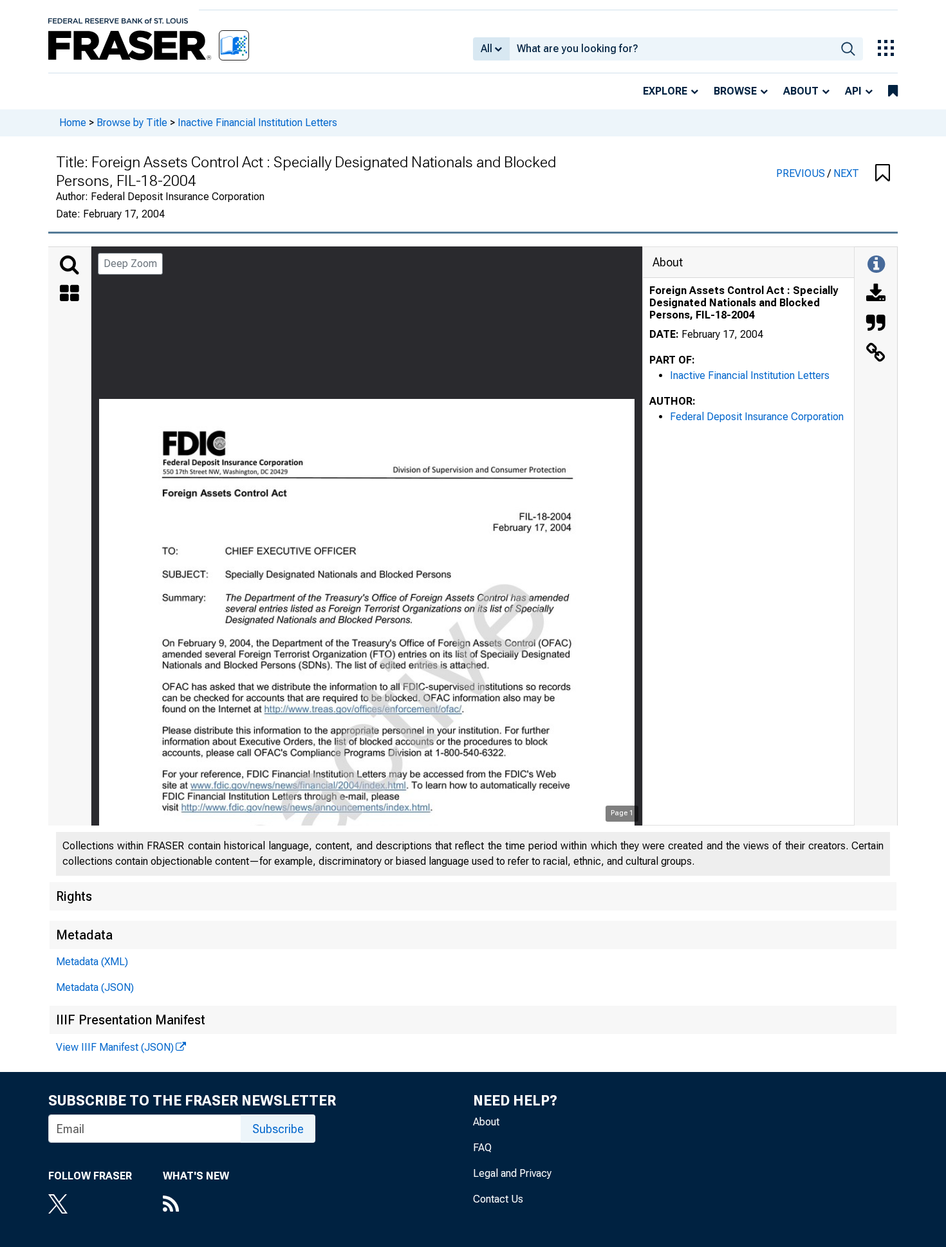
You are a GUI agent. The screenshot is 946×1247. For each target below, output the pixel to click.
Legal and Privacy (512, 1173)
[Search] (69, 265)
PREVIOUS (802, 173)
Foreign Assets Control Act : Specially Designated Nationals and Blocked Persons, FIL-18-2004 (743, 302)
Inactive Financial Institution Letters (257, 122)
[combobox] (671, 48)
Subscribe (278, 1129)
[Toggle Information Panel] (876, 265)
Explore (665, 91)
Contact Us (498, 1199)
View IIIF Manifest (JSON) (115, 1047)
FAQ (482, 1147)
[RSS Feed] (196, 1205)
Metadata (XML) (92, 962)
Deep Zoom (130, 263)
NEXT (846, 173)
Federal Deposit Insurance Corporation (757, 417)
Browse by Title (132, 122)
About (801, 91)
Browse (735, 91)
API (853, 91)
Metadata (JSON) (95, 987)
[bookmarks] (893, 91)
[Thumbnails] (69, 294)
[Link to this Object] (875, 353)
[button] (882, 174)
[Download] (875, 294)
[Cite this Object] (875, 324)
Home (72, 122)
